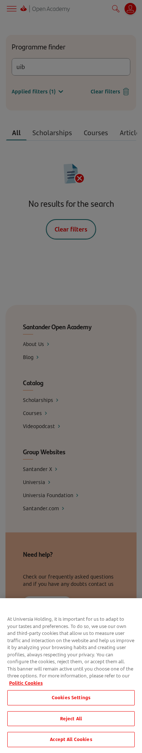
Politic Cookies (26, 683)
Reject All (71, 718)
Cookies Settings (71, 697)
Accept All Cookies (71, 739)
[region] (71, 675)
